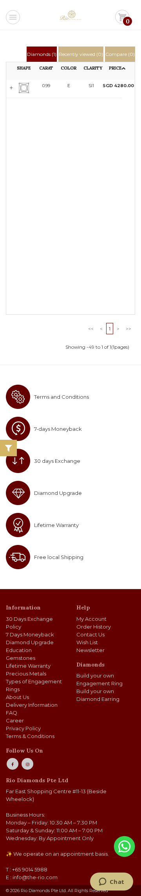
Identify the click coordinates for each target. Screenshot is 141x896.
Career (15, 720)
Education (19, 650)
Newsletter (90, 650)
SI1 (91, 85)
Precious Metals (26, 673)
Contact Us (90, 634)
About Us (17, 697)
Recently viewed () (81, 54)
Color (68, 68)
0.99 (46, 85)
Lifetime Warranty (56, 525)
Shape (24, 68)
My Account (91, 619)
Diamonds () (41, 54)
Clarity (92, 68)
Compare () (120, 54)
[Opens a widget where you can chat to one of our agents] (111, 882)
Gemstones (20, 658)
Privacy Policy (23, 728)
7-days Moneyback (58, 429)
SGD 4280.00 (112, 85)
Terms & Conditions (30, 736)
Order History (93, 627)
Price (115, 68)
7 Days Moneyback (30, 634)
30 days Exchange (57, 461)
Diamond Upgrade (58, 493)
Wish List (87, 642)
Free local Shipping (58, 557)
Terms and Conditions (61, 397)
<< (91, 329)
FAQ (11, 713)
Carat (46, 68)
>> (128, 329)
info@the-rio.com (35, 877)
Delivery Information (32, 705)
